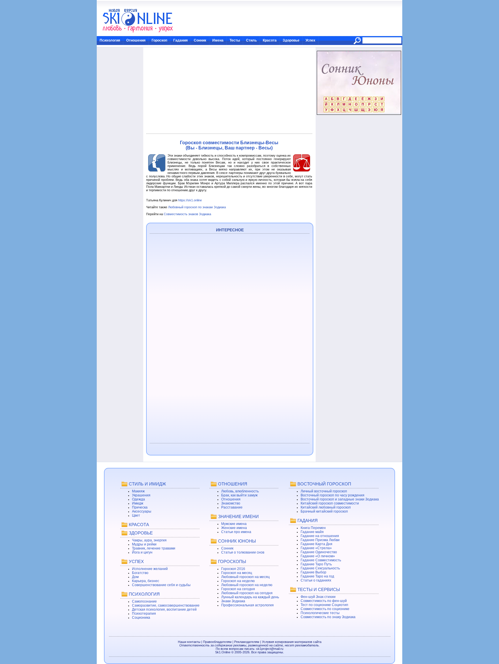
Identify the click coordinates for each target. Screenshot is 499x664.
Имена (218, 40)
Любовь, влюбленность (240, 491)
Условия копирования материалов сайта (291, 642)
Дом (135, 577)
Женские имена (234, 528)
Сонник (200, 40)
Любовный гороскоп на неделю (246, 585)
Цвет (136, 515)
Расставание (232, 507)
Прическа (140, 507)
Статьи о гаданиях (316, 580)
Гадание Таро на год (317, 576)
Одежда (138, 499)
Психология (110, 40)
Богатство (140, 573)
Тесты (235, 40)
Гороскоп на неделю (238, 581)
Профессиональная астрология (247, 605)
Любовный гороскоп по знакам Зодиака (197, 207)
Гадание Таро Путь (316, 564)
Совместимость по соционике (325, 609)
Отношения (136, 40)
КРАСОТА (139, 524)
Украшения (141, 495)
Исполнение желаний (150, 569)
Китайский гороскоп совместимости (330, 503)
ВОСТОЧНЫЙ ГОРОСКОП (324, 483)
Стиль (251, 40)
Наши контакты (189, 642)
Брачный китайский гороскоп (324, 511)
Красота (270, 40)
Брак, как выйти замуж (239, 495)
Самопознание (144, 601)
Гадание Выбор (313, 572)
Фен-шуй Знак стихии (318, 597)
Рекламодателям (246, 642)
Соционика (141, 618)
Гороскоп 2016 (233, 569)
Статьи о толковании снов (242, 552)
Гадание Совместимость (321, 560)
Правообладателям (217, 642)
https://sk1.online (190, 200)
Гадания (180, 40)
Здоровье (291, 40)
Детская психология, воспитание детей (164, 609)
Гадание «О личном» (318, 556)
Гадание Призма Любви (320, 540)
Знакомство (230, 503)
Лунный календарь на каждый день (250, 597)
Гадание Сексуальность (320, 568)
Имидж (137, 503)
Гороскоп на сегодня (238, 589)
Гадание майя (312, 532)
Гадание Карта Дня (316, 544)
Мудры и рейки (144, 544)
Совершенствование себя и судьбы (161, 585)
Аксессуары (141, 511)
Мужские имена (234, 524)
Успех (310, 40)
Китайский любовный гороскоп (326, 507)
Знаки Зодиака (233, 601)
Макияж (138, 491)
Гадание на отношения (320, 536)
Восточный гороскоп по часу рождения (332, 495)
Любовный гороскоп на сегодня (247, 593)
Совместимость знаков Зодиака (187, 214)
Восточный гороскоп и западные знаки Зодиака (340, 499)
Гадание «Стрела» (316, 548)
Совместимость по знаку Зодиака (328, 617)
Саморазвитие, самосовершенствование (166, 605)
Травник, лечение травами (153, 548)
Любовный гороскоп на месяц (245, 577)
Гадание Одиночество (319, 552)
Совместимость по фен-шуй (324, 601)
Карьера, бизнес (145, 581)
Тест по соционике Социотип (324, 605)
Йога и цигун (142, 552)
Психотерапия (144, 614)
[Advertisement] (229, 90)
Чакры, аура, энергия (149, 540)
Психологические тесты (320, 613)
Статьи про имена (236, 532)
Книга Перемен (313, 528)
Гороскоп (159, 40)
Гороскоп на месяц (236, 573)
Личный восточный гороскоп (324, 491)
